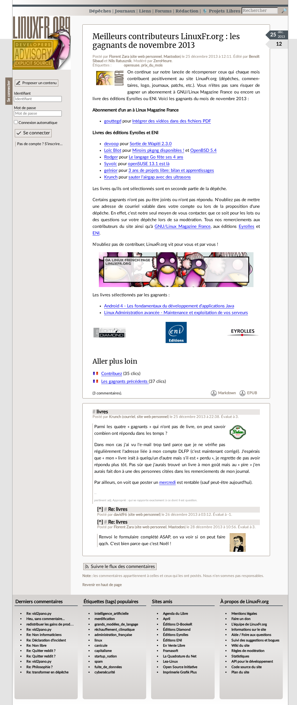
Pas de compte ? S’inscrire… (40, 144)
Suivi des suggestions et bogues (255, 640)
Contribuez (111, 374)
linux (98, 640)
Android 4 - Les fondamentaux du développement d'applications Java (169, 306)
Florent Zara (119, 56)
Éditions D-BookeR (177, 624)
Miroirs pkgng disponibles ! (158, 150)
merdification (105, 619)
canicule (101, 645)
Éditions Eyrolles (175, 635)
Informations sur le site (248, 629)
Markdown (227, 393)
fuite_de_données (108, 667)
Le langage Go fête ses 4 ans (156, 157)
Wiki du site (240, 645)
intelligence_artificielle (111, 613)
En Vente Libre (174, 645)
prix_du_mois (152, 65)
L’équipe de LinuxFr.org (249, 624)
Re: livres (117, 509)
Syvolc (110, 164)
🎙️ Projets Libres (221, 10)
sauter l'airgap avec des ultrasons (159, 177)
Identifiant (22, 93)
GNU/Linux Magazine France (183, 226)
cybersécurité (105, 672)
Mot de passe (25, 108)
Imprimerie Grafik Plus (180, 672)
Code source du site (246, 667)
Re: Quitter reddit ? (40, 650)
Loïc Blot (112, 150)
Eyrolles (246, 226)
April (166, 619)
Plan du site (240, 672)
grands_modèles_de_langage (116, 624)
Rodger (111, 157)
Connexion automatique (38, 123)
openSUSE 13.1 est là (148, 164)
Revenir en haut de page (102, 585)
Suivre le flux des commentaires (123, 566)
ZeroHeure (162, 61)
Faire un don (241, 619)
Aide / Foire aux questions (251, 635)
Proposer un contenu (39, 83)
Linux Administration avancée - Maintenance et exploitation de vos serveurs (176, 313)
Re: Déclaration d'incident (46, 640)
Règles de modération (248, 650)
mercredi (167, 482)
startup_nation (106, 656)
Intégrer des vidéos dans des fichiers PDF (171, 121)
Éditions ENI (172, 640)
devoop (111, 144)
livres (102, 412)
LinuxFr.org (41, 40)
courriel (129, 417)
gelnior (110, 170)
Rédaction (186, 10)
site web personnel (146, 56)
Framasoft (170, 650)
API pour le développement (252, 661)
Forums (163, 10)
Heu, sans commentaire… (45, 619)
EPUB (252, 393)
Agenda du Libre (175, 613)
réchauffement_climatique (115, 629)
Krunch (110, 177)
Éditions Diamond (177, 629)
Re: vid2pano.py (38, 613)
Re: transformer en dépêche (47, 672)
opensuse (132, 65)
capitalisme (103, 650)
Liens (145, 10)
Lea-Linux (170, 661)
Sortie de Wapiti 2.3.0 (151, 144)
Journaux (125, 10)
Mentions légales (244, 613)
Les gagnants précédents (125, 381)
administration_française (113, 635)
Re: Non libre (36, 645)
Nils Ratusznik (120, 61)
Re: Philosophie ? (39, 667)
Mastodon (172, 56)
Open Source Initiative (180, 667)
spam (99, 661)
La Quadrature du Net (179, 656)
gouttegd (112, 121)
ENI (96, 233)
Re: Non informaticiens (43, 635)
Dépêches (100, 10)
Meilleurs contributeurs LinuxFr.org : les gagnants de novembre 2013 (166, 41)
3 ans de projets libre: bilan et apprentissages (171, 170)
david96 (120, 514)
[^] (100, 509)
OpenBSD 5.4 (203, 150)
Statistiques (240, 656)
